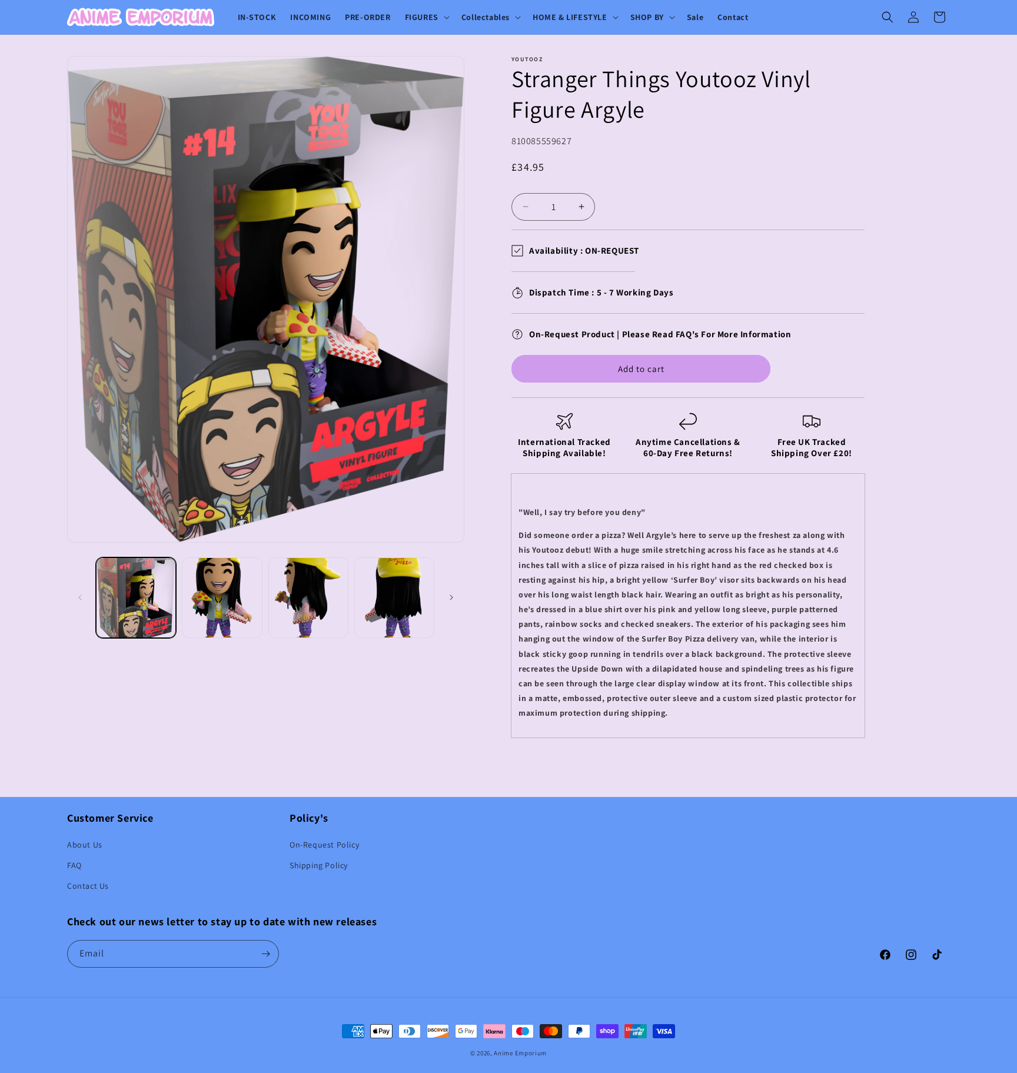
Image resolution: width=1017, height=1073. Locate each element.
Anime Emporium (520, 1053)
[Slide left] (80, 597)
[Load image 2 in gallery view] (222, 597)
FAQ (74, 865)
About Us (84, 844)
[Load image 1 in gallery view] (136, 597)
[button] (426, 17)
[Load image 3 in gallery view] (308, 597)
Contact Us (88, 886)
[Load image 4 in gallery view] (394, 597)
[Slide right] (451, 597)
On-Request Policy (324, 844)
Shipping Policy (319, 865)
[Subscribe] (265, 954)
